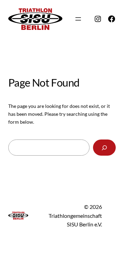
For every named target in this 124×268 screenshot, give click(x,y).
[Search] (104, 147)
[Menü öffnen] (78, 19)
